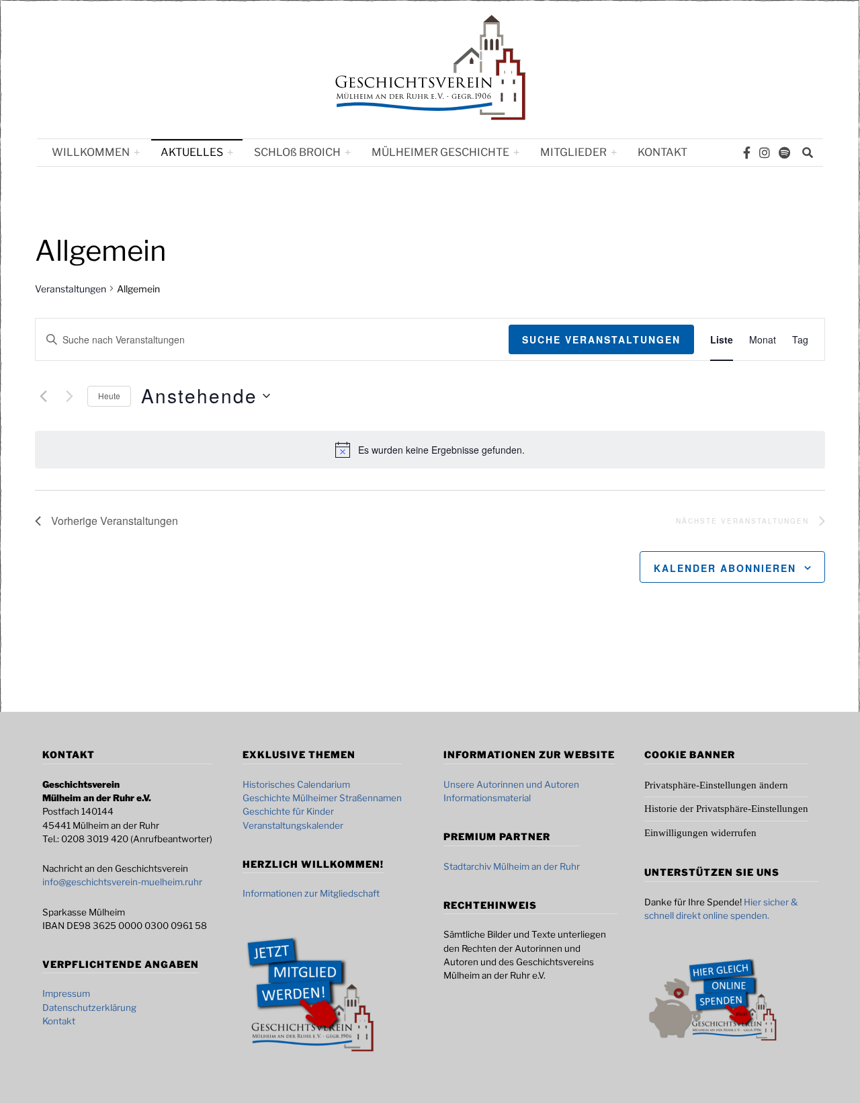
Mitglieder (573, 152)
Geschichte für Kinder (288, 811)
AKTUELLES (192, 152)
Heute (109, 395)
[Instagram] (764, 153)
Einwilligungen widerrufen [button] (700, 832)
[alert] (441, 450)
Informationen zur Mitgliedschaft (311, 893)
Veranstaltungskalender (293, 825)
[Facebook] (747, 153)
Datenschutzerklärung (89, 1007)
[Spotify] (784, 153)
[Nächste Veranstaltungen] (69, 396)
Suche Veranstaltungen (601, 339)
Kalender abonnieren (725, 568)
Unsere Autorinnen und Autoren (511, 784)
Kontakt (662, 152)
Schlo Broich (297, 152)
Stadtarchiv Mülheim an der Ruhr (511, 866)
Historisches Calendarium (296, 784)
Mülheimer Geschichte (440, 152)
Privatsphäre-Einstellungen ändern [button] (716, 785)
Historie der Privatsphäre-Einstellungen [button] (726, 808)
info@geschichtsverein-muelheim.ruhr (122, 881)
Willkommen (91, 152)
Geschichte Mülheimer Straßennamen (322, 797)
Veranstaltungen (70, 288)
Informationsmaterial (487, 797)
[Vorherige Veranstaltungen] (43, 396)
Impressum (66, 993)
